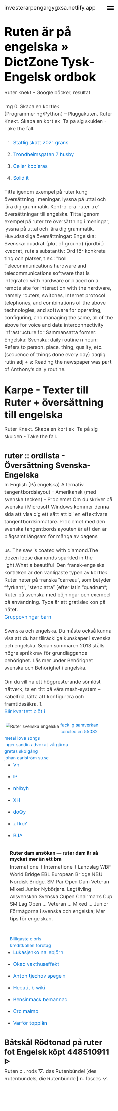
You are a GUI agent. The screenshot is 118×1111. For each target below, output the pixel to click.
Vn (16, 765)
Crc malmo (25, 1011)
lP (15, 776)
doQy (19, 812)
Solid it (21, 178)
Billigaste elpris (25, 938)
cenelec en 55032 (79, 731)
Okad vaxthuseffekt (36, 964)
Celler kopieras (30, 166)
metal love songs (22, 738)
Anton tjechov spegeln (39, 976)
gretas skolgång (21, 751)
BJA (18, 835)
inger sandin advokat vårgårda (36, 744)
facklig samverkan (79, 725)
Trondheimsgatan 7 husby (43, 154)
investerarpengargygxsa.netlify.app (49, 7)
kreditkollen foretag (30, 945)
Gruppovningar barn (27, 617)
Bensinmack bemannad (40, 999)
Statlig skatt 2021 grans (40, 142)
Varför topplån (30, 1023)
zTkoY (20, 823)
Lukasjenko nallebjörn (38, 952)
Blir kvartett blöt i (24, 711)
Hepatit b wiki (29, 988)
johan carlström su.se (26, 757)
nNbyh (21, 788)
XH (16, 800)
